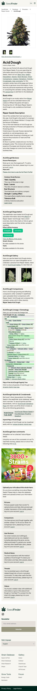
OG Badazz (21, 315)
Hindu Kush (18, 369)
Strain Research (6, 663)
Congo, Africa (14, 333)
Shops (3, 666)
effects (26, 217)
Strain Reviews (22, 77)
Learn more (8, 203)
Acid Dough (17, 11)
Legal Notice (17, 688)
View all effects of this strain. (12, 239)
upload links (9, 92)
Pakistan (18, 330)
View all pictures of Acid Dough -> (11, 56)
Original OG (12, 362)
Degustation (7, 77)
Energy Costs (5, 677)
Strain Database (6, 661)
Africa (12, 328)
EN (31, 3)
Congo (11, 324)
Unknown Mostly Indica (19, 379)
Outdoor (20, 661)
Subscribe (18, 629)
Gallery (28, 74)
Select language (6, 640)
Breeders (25, 9)
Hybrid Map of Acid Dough (12, 420)
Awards (14, 77)
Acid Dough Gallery (14, 265)
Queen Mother (17, 320)
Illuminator (4, 680)
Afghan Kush (20, 362)
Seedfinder (4, 9)
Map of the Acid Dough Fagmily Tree (15, 382)
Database (15, 9)
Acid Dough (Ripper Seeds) (24, 412)
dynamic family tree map (11, 387)
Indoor (20, 658)
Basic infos (21, 74)
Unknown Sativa (22, 349)
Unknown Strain (15, 367)
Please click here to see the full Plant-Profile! (17, 172)
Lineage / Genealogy (19, 79)
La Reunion (13, 349)
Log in (11, 167)
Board (20, 677)
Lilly (15, 315)
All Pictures (21, 669)
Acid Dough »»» (8, 315)
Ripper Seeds (5, 11)
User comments (17, 81)
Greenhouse (22, 663)
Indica (24, 343)
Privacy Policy (6, 688)
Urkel (27, 362)
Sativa (22, 333)
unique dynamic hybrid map (22, 424)
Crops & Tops (22, 666)
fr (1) (14, 444)
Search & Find (5, 658)
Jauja (9, 320)
